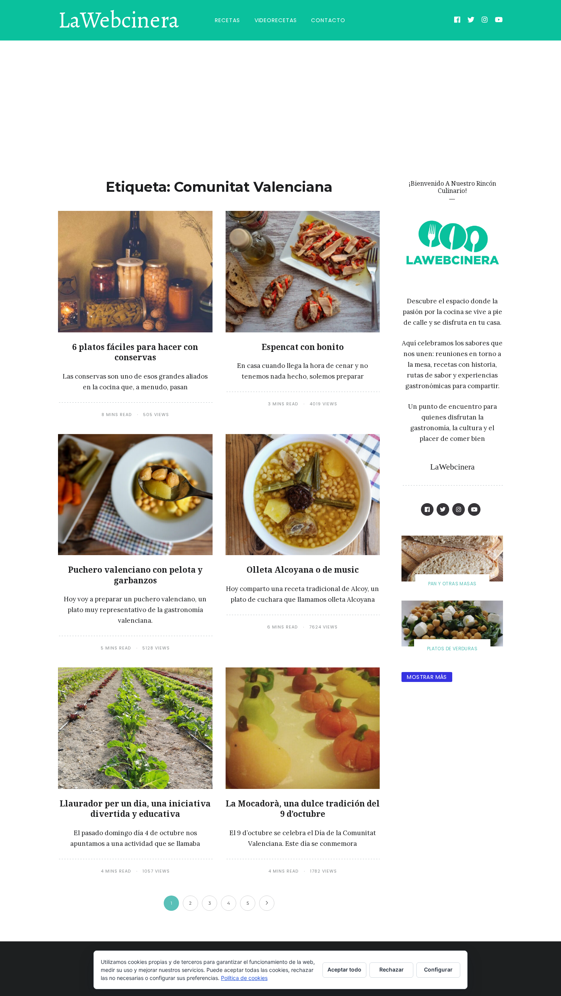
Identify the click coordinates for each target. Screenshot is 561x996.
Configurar (438, 969)
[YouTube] (499, 20)
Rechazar (391, 969)
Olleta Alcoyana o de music (303, 569)
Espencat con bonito (302, 347)
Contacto (328, 20)
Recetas (227, 20)
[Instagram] (485, 20)
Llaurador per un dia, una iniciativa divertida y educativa (135, 808)
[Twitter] (471, 20)
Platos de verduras (452, 648)
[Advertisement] (280, 97)
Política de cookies (244, 978)
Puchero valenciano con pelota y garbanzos (135, 574)
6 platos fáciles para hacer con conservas (135, 352)
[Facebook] (457, 20)
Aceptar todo (344, 969)
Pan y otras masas (452, 583)
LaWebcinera (118, 20)
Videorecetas (276, 20)
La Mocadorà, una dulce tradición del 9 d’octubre (303, 808)
